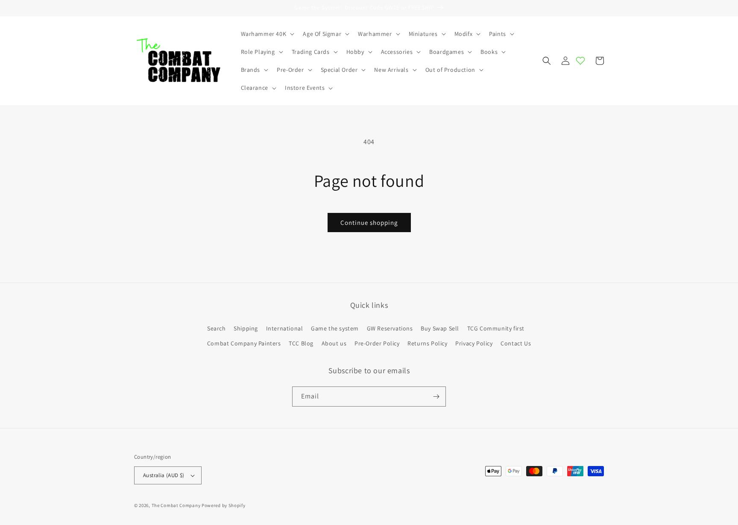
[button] (267, 34)
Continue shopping (369, 222)
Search (216, 328)
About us (334, 343)
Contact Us (516, 343)
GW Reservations (390, 328)
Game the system (335, 328)
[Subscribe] (436, 396)
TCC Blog (301, 343)
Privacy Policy (473, 343)
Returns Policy (427, 343)
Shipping (246, 328)
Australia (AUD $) (163, 475)
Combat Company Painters (244, 343)
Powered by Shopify (224, 505)
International (284, 328)
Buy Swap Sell (440, 328)
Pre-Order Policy (377, 343)
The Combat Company (176, 505)
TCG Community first (495, 328)
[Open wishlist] (580, 60)
